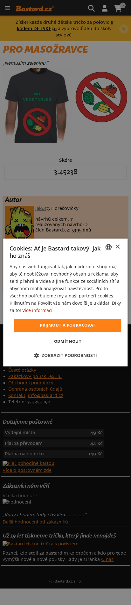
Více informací (37, 311)
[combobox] (109, 247)
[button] (65, 356)
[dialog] (65, 302)
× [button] (117, 246)
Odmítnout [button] (68, 341)
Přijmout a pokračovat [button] (67, 325)
